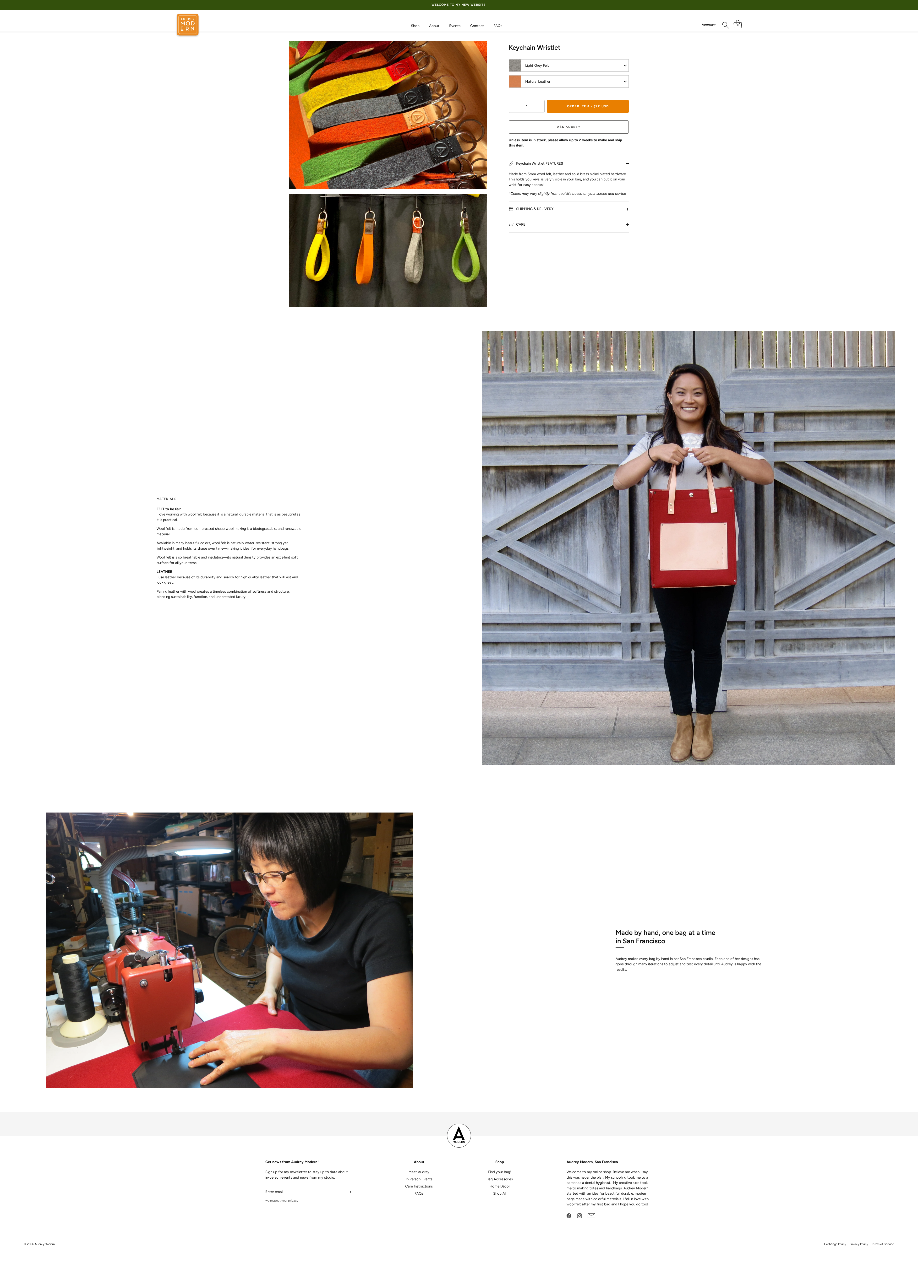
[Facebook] (569, 1215)
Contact (477, 25)
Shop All (499, 1193)
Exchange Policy (835, 1244)
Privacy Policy (858, 1244)
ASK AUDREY (568, 127)
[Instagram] (579, 1215)
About (434, 25)
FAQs (497, 25)
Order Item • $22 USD (588, 106)
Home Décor (500, 1186)
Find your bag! (499, 1172)
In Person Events (419, 1179)
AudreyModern (45, 1244)
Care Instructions (419, 1186)
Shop (415, 25)
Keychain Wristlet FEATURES (539, 163)
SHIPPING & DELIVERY (534, 209)
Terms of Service (882, 1244)
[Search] (725, 25)
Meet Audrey (419, 1172)
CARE (520, 224)
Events (454, 25)
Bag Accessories (499, 1179)
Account (709, 24)
